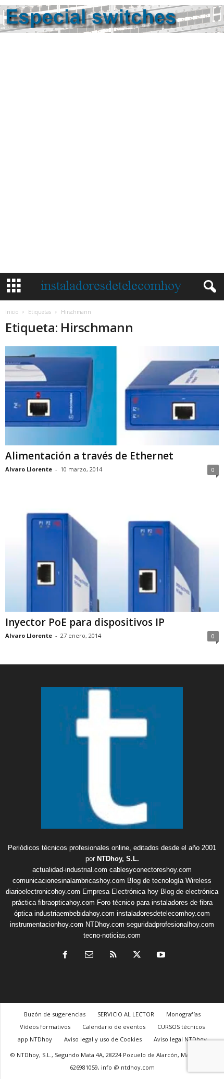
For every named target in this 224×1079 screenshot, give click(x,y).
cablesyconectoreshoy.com (150, 870)
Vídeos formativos (45, 1026)
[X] (137, 956)
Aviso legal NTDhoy (180, 1039)
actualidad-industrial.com (69, 870)
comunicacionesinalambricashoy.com (69, 880)
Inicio (11, 312)
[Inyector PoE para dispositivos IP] (112, 555)
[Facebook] (65, 956)
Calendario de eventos (113, 1026)
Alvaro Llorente (28, 469)
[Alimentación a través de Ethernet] (112, 395)
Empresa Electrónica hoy (120, 891)
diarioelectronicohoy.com (43, 891)
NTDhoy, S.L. (118, 859)
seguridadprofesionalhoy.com (170, 924)
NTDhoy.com (105, 924)
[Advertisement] (112, 155)
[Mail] (89, 956)
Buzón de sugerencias (54, 1014)
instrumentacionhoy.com (46, 924)
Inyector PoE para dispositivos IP (85, 622)
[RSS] (113, 956)
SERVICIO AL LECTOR (125, 1014)
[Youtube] (160, 956)
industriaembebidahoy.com (74, 913)
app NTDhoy (35, 1039)
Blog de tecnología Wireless (169, 880)
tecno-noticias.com (112, 935)
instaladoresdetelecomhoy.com (163, 913)
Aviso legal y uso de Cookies (103, 1039)
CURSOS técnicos (181, 1026)
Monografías (183, 1014)
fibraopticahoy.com (66, 902)
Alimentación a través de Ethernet (89, 456)
